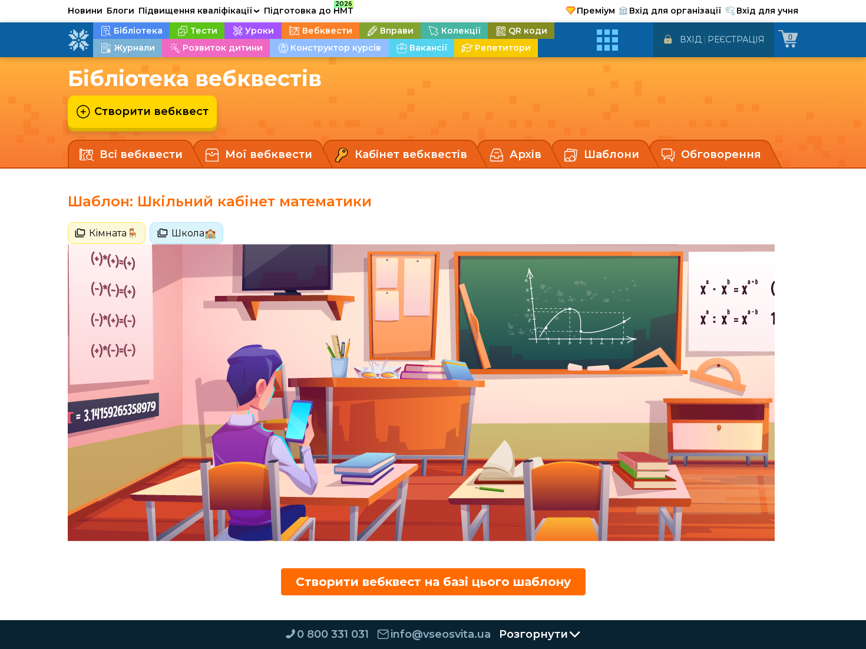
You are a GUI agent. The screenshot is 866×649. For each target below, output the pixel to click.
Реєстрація (736, 39)
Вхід (691, 39)
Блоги (120, 10)
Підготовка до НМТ (308, 9)
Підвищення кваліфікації (199, 10)
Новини (85, 10)
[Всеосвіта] (78, 40)
